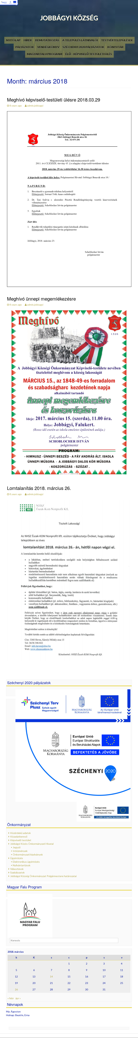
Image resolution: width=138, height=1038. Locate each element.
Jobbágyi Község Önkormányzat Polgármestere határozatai (43, 876)
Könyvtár (115, 47)
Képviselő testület (20, 840)
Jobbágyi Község (69, 18)
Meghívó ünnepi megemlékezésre (41, 298)
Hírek (28, 40)
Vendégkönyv (48, 47)
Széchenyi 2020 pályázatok (83, 47)
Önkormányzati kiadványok (28, 854)
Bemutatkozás (47, 40)
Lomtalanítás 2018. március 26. (39, 488)
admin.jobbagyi (35, 105)
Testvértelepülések (117, 40)
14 (51, 976)
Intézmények (20, 850)
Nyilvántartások (21, 865)
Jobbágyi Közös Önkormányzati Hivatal (32, 843)
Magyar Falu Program (44, 54)
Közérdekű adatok (20, 832)
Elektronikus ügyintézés (26, 861)
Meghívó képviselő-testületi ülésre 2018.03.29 (53, 99)
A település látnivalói (80, 40)
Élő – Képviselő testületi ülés (88, 54)
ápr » (18, 998)
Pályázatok (24, 47)
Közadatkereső (18, 836)
